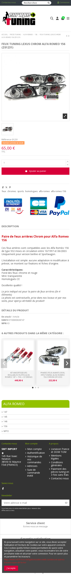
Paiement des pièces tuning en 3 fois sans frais (60, 472)
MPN (4, 323)
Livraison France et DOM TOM (60, 451)
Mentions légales (56, 457)
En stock (6, 316)
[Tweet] (6, 187)
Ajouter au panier (37, 171)
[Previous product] (67, 35)
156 (5, 426)
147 (5, 412)
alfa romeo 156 (58, 191)
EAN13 (5, 320)
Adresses (32, 466)
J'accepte (11, 568)
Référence (6, 139)
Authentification (36, 452)
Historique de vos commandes (34, 459)
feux (4, 191)
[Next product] (68, 35)
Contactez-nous (9, 2)
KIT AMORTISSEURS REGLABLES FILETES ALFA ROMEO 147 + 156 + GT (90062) (18, 375)
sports (20, 191)
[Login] (57, 18)
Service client (35, 523)
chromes (11, 191)
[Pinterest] (10, 187)
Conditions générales (57, 464)
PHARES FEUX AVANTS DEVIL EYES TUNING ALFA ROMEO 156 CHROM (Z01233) (52, 375)
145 (5, 416)
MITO (6, 431)
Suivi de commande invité (33, 472)
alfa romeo (44, 191)
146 (5, 421)
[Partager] (3, 187)
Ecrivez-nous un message (35, 526)
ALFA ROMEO (13, 403)
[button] (32, 387)
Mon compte (34, 449)
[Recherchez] (48, 3)
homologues (31, 191)
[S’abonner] (66, 503)
